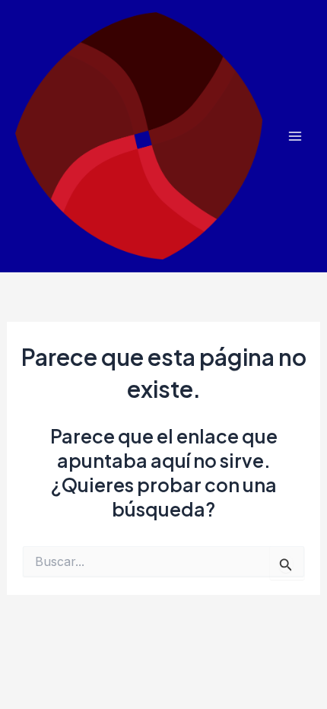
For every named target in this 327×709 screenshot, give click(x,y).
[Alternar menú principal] (295, 136)
